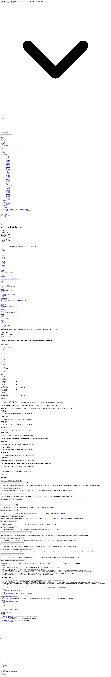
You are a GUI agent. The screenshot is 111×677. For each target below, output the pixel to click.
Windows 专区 (6, 156)
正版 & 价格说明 (4, 480)
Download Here (95, 551)
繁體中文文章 (8, 596)
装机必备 (6, 209)
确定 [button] (4, 592)
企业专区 (5, 200)
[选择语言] (2, 138)
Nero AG (7, 204)
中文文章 (3, 596)
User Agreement (51, 587)
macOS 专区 (5, 171)
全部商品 (5, 154)
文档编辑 (8, 159)
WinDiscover (35, 616)
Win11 (12, 149)
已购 (4, 138)
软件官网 (39, 507)
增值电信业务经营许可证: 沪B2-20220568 (20, 620)
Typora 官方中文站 (28, 616)
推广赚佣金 (11, 593)
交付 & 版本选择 (11, 480)
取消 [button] (2, 592)
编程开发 (8, 165)
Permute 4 (3, 149)
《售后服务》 (47, 574)
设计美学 (8, 163)
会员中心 (8, 2)
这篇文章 (54, 507)
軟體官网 (63, 513)
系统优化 (8, 168)
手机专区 (26, 209)
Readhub (14, 616)
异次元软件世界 (4, 616)
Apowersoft (8, 203)
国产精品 (5, 205)
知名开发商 (5, 202)
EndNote (16, 149)
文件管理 (8, 157)
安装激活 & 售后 (19, 480)
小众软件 (10, 616)
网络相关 (8, 164)
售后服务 (61, 402)
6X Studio (18, 616)
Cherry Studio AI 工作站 (12, 617)
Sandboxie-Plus (8, 149)
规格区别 (3, 359)
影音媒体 (8, 161)
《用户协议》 (40, 574)
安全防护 (8, 169)
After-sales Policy (62, 587)
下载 (2, 374)
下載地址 (78, 563)
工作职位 (7, 593)
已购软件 (12, 2)
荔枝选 (10, 209)
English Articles (14, 596)
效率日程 (8, 160)
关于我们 (3, 593)
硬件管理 (8, 167)
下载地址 (77, 557)
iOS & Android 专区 (7, 186)
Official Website (91, 501)
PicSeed (20, 149)
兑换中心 (17, 593)
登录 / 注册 (3, 2)
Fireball (22, 616)
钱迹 (2, 617)
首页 (2, 209)
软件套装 (5, 207)
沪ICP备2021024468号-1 (6, 620)
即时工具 (5, 617)
